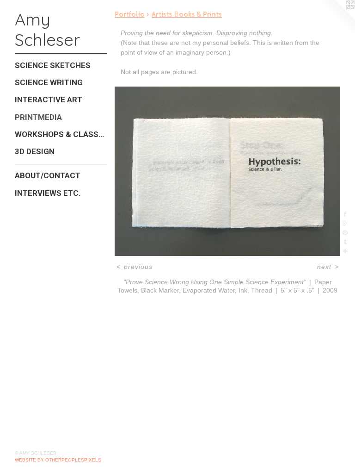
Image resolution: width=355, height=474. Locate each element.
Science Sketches (53, 65)
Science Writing (49, 82)
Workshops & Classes (61, 134)
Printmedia (38, 117)
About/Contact (47, 175)
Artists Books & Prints (187, 14)
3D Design (35, 151)
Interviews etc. (48, 193)
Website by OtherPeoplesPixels (58, 459)
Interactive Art (48, 99)
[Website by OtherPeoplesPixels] (336, 18)
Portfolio (130, 14)
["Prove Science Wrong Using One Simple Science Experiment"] (227, 171)
